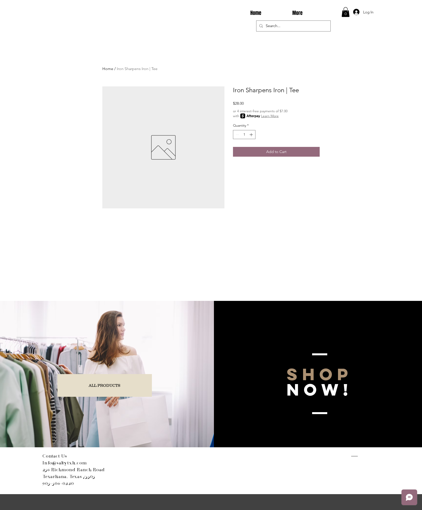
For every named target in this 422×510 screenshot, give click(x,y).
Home (107, 68)
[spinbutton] (244, 134)
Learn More (270, 116)
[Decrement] (237, 134)
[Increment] (252, 134)
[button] (345, 12)
